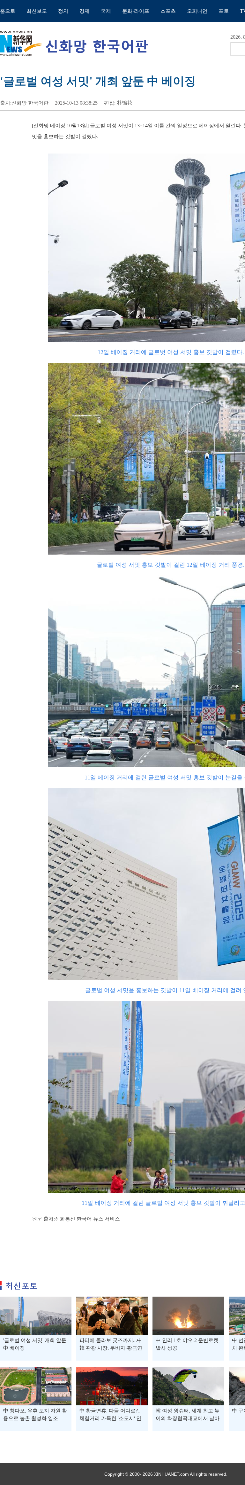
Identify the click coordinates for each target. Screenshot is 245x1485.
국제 (106, 11)
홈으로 (7, 11)
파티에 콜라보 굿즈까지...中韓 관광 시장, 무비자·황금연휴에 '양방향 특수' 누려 (110, 1348)
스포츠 (168, 11)
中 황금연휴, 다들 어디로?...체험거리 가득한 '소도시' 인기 (110, 1418)
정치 (63, 11)
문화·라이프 (135, 11)
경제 (84, 11)
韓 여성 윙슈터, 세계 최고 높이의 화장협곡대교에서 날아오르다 (187, 1418)
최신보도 (36, 11)
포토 (224, 11)
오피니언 (197, 11)
